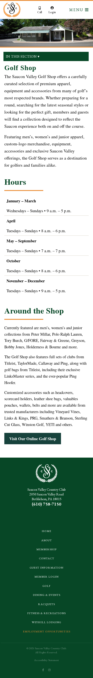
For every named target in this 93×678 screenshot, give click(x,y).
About (46, 540)
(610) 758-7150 (46, 504)
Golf (46, 586)
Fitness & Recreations (46, 613)
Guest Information (46, 567)
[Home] (14, 10)
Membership (46, 549)
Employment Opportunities (46, 631)
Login (52, 12)
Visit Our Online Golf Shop (32, 438)
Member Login (46, 576)
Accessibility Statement (46, 660)
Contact (46, 558)
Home (46, 531)
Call (39, 12)
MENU (77, 9)
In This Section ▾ (23, 56)
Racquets (46, 604)
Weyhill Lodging (46, 622)
